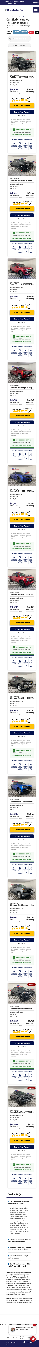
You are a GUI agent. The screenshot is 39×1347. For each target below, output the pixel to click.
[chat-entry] (33, 1339)
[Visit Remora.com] (27, 1343)
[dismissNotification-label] (34, 1325)
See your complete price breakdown (21, 134)
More (20, 94)
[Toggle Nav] (36, 10)
